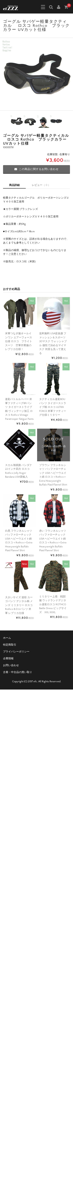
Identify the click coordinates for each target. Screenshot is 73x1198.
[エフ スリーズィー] (10, 7)
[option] (36, 74)
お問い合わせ (11, 665)
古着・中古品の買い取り (17, 672)
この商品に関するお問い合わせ (39, 169)
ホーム (7, 638)
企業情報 (8, 658)
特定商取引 (9, 644)
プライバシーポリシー (16, 651)
